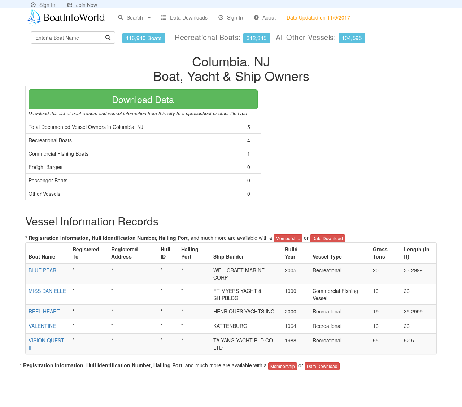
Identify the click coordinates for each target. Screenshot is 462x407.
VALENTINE (42, 325)
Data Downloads (189, 17)
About (269, 17)
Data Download (327, 238)
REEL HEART (44, 311)
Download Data (143, 98)
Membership (288, 238)
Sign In (47, 4)
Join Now (86, 4)
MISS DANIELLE (47, 290)
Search (135, 17)
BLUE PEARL (44, 270)
